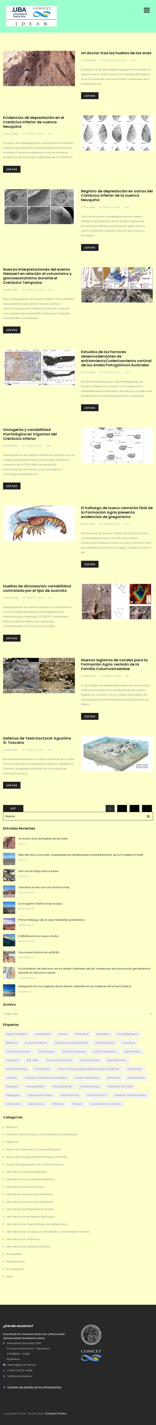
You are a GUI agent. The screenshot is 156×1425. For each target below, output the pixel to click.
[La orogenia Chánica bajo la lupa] (9, 908)
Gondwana (42, 1069)
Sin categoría (15, 1269)
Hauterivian (134, 1069)
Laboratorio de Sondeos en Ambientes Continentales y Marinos (48, 1232)
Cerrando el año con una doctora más (43, 887)
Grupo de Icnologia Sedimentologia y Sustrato (36, 1157)
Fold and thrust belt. (59, 1060)
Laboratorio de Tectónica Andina (28, 1246)
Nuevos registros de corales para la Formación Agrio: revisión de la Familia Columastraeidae (114, 664)
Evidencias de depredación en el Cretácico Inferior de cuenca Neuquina (33, 122)
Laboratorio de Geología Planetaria (29, 1194)
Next (13, 808)
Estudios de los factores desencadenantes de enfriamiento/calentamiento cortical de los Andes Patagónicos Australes (116, 359)
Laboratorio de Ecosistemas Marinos (30, 1179)
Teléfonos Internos (19, 1376)
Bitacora (11, 1127)
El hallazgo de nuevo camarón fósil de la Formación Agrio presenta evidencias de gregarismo (117, 512)
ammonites (42, 1034)
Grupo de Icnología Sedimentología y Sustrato (88, 1069)
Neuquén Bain (35, 1086)
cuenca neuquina (74, 1051)
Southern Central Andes (130, 1095)
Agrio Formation (16, 1034)
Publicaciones (69, 1095)
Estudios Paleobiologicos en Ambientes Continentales (42, 1134)
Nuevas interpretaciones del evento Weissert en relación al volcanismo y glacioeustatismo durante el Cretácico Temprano (37, 276)
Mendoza (113, 1078)
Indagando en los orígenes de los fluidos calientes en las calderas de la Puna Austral (74, 986)
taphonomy (36, 1104)
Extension (12, 1142)
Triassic (77, 1104)
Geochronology (16, 1069)
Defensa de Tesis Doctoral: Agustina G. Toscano (37, 740)
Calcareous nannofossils (71, 1043)
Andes (62, 1034)
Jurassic (11, 1078)
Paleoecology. (90, 1086)
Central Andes (104, 1043)
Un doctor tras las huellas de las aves (116, 53)
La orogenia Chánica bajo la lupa (40, 904)
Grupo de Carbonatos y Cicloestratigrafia (33, 1149)
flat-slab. (33, 1060)
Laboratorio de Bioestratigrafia (26, 1172)
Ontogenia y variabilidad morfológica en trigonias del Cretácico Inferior (30, 434)
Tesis (9, 1277)
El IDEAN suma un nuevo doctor (38, 936)
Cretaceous (46, 1051)
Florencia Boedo (115, 60)
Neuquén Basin (63, 1086)
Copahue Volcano (18, 1051)
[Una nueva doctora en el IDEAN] (9, 956)
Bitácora (11, 1043)
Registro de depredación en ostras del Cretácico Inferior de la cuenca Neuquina (117, 195)
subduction (13, 1104)
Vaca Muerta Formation (105, 1104)
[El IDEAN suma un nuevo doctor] (9, 940)
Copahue (128, 1043)
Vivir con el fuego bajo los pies (38, 871)
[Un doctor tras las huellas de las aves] (9, 843)
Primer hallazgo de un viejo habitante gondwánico (51, 920)
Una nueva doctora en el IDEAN (38, 952)
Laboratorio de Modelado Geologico (30, 1217)
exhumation (132, 1051)
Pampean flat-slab (120, 1086)
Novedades (14, 1254)
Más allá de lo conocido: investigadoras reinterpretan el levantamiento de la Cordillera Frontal (80, 855)
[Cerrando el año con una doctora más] (9, 891)
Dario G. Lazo (35, 133)
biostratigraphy (127, 1034)
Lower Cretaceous (87, 1078)
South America (96, 1095)
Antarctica (81, 1034)
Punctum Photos (55, 1413)
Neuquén (12, 1086)
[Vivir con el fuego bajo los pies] (9, 875)
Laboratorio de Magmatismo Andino (30, 1209)
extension (12, 1060)
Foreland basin (90, 1060)
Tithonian (58, 1104)
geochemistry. (117, 1060)
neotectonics (136, 1078)
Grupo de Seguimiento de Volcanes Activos (35, 1164)
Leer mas (89, 96)
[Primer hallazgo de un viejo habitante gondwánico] (9, 924)
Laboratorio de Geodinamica (25, 1187)
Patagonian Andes (40, 1095)
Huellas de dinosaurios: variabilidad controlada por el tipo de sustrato (37, 588)
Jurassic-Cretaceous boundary (46, 1078)
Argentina (102, 1034)
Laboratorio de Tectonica (23, 1239)
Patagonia (13, 1095)
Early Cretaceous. (105, 1051)
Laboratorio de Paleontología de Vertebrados (36, 1224)
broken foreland (36, 1043)
